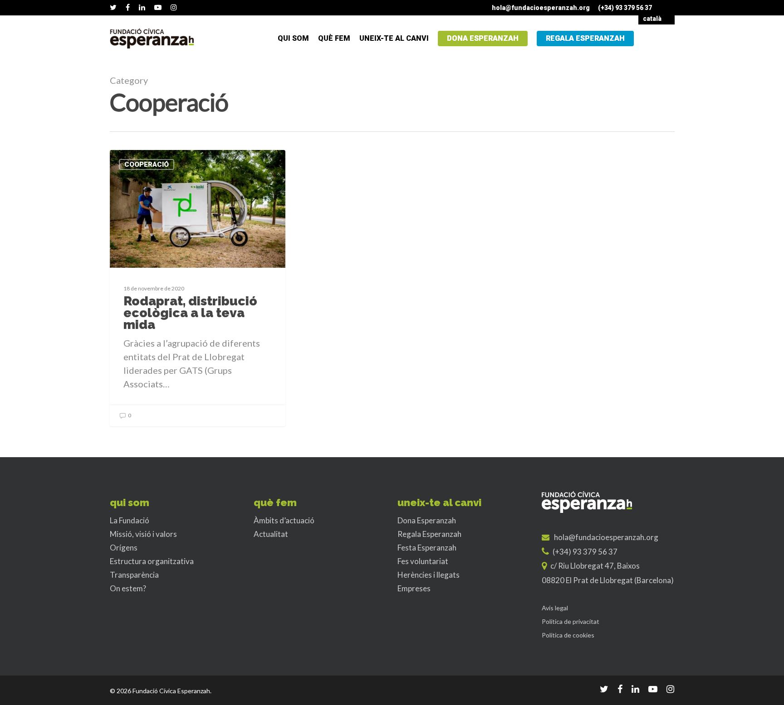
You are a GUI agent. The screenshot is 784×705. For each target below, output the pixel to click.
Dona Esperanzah (483, 38)
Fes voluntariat (422, 561)
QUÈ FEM (334, 38)
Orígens (123, 547)
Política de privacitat (570, 621)
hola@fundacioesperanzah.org (541, 7)
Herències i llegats (428, 574)
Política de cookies (568, 635)
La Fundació (129, 520)
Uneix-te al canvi (394, 38)
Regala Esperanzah (585, 38)
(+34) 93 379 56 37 (625, 7)
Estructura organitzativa (152, 561)
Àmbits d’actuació (284, 520)
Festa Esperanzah (426, 547)
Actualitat (271, 534)
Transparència (134, 574)
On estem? (128, 588)
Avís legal (555, 608)
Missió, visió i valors (143, 534)
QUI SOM (293, 38)
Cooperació (146, 164)
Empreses (414, 588)
